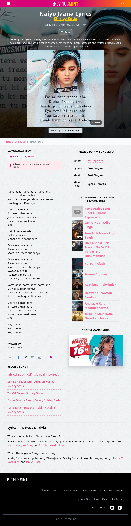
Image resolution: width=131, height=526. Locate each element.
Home (9, 141)
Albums (45, 490)
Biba (16, 462)
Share (31, 156)
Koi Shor (27, 445)
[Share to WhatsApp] (40, 357)
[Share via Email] (33, 357)
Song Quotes (89, 490)
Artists (56, 490)
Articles (120, 490)
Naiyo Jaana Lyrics (19, 150)
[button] (8, 3)
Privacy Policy (101, 498)
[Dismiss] (59, 165)
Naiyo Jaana (14, 445)
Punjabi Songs (71, 490)
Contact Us (118, 498)
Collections (106, 490)
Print (15, 156)
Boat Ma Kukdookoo (51, 445)
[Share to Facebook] (19, 357)
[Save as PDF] (51, 357)
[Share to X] (26, 357)
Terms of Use (83, 498)
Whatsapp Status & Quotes (65, 130)
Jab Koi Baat (33, 462)
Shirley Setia (65, 18)
